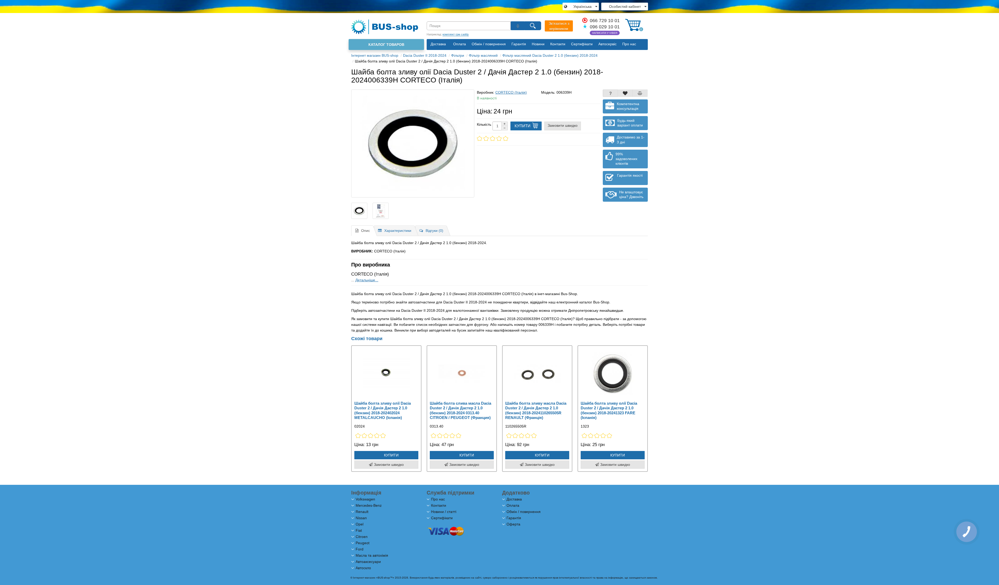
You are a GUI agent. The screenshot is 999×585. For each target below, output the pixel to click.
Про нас (629, 44)
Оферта (513, 524)
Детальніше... (366, 280)
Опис (365, 230)
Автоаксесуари (368, 561)
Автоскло (363, 568)
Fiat (359, 530)
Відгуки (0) (434, 230)
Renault (362, 512)
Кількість (484, 124)
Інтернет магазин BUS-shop (374, 55)
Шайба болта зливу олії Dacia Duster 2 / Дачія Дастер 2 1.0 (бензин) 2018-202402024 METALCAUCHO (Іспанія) (382, 410)
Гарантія (518, 44)
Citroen (362, 537)
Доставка (438, 44)
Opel (359, 524)
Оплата (459, 44)
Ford (359, 549)
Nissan (361, 518)
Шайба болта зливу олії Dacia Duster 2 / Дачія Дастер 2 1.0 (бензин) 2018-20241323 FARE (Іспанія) (609, 410)
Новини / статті (443, 512)
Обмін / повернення (489, 44)
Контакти (557, 44)
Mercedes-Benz (369, 505)
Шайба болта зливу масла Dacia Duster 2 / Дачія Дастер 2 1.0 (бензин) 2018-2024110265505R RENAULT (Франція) (535, 410)
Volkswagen (365, 499)
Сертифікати (582, 44)
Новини (538, 44)
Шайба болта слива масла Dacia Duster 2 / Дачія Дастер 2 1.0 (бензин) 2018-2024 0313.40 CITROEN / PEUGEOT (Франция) (460, 410)
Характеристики (397, 230)
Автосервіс (607, 44)
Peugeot (362, 543)
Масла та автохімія (372, 555)
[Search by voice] (518, 25)
